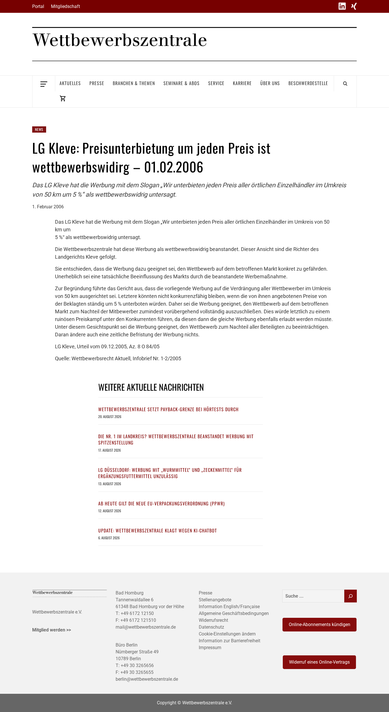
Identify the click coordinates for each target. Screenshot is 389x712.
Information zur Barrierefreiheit (229, 640)
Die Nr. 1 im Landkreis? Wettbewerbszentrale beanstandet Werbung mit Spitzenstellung (176, 439)
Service (216, 83)
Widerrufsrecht (213, 620)
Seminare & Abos (181, 83)
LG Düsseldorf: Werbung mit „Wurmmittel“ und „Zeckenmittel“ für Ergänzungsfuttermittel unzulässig (170, 473)
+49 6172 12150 (137, 613)
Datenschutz (211, 627)
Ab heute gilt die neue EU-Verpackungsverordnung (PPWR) (161, 503)
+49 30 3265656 (137, 665)
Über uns (270, 83)
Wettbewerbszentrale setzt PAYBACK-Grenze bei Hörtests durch (168, 409)
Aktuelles (70, 83)
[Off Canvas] (43, 83)
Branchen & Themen (134, 83)
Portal (38, 6)
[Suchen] (350, 596)
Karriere (242, 83)
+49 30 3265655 (136, 672)
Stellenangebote (215, 599)
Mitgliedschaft (65, 6)
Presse (96, 83)
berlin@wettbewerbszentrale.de (147, 679)
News (39, 129)
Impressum (210, 647)
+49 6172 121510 (138, 620)
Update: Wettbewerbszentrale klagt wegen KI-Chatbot (157, 530)
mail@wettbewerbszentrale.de (146, 627)
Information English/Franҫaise (229, 606)
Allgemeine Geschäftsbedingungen (234, 613)
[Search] (345, 83)
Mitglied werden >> (51, 630)
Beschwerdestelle (308, 83)
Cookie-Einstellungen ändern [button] (227, 634)
